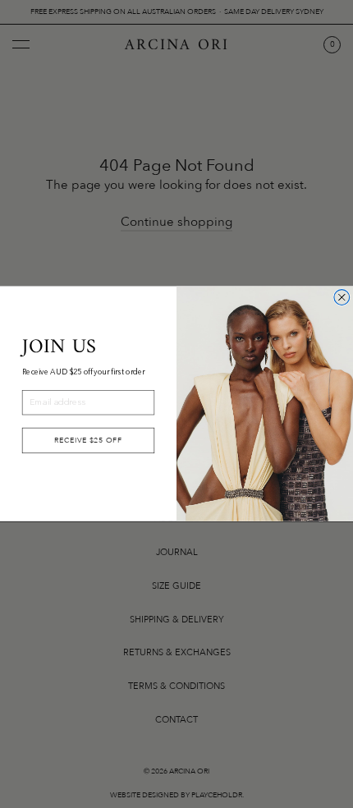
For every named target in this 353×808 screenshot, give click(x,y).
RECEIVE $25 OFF (88, 440)
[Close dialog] (342, 297)
